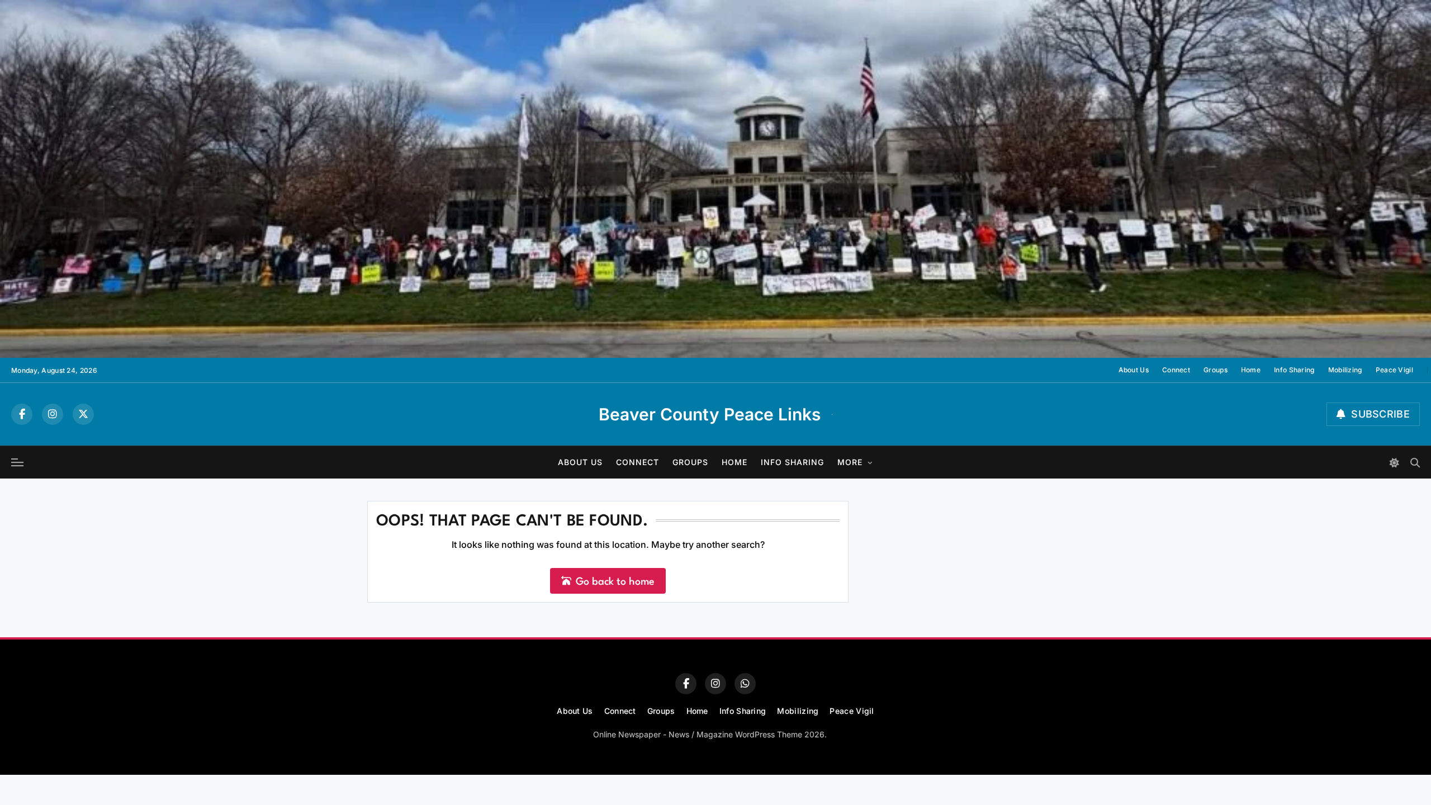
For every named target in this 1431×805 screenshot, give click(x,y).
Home (1251, 370)
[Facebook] (21, 414)
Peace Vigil (1394, 370)
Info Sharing (1294, 370)
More (850, 462)
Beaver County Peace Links (710, 414)
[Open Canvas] (17, 462)
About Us (1134, 370)
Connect (1176, 370)
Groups (1215, 370)
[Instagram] (52, 414)
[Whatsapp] (745, 683)
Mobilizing (1345, 370)
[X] (83, 414)
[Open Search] (1415, 462)
